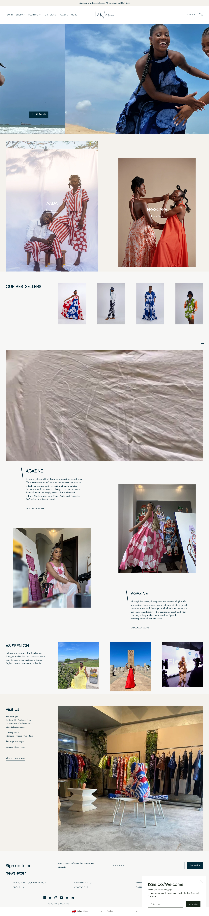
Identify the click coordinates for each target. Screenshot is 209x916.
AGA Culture (62, 903)
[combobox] (87, 911)
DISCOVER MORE (35, 509)
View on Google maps (15, 758)
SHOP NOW (183, 114)
